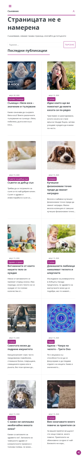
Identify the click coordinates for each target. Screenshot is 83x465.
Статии (51, 99)
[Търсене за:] (35, 44)
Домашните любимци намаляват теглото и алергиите (61, 269)
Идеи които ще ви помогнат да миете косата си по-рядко (59, 106)
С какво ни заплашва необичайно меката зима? (21, 425)
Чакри (51, 342)
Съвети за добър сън (18, 179)
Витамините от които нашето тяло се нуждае (21, 269)
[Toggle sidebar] (10, 6)
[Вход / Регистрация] (73, 11)
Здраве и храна (16, 262)
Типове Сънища (16, 99)
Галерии (52, 179)
